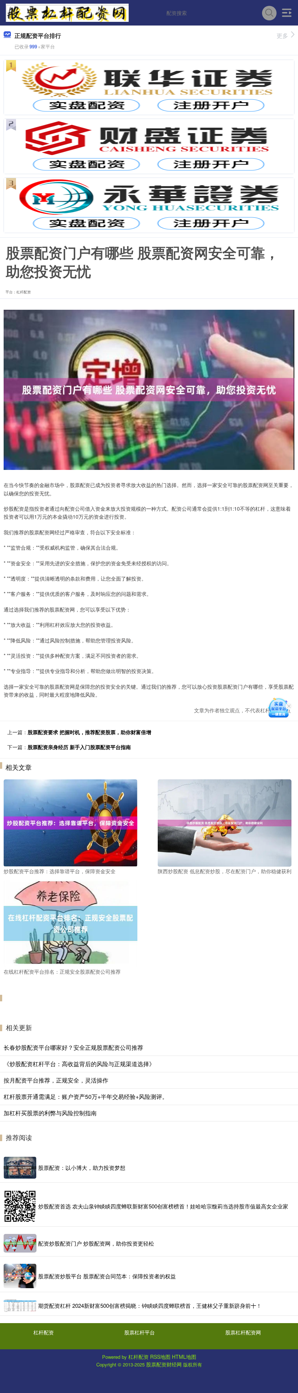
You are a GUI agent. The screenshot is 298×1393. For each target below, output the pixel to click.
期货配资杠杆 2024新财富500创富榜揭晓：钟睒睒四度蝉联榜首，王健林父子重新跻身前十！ (150, 1305)
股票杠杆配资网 (243, 1332)
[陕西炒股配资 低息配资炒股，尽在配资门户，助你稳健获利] (224, 822)
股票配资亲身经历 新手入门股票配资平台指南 (79, 747)
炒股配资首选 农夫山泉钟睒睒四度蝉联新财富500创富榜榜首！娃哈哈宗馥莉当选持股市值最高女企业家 (163, 1206)
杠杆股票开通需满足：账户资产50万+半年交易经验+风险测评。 (86, 1096)
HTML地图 (184, 1356)
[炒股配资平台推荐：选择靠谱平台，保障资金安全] (70, 822)
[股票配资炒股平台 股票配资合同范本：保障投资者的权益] (20, 1276)
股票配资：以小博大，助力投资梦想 (81, 1167)
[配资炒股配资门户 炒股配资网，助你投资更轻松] (20, 1243)
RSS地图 (160, 1356)
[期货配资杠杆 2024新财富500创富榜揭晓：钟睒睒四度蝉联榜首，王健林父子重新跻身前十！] (20, 1305)
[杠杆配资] (67, 12)
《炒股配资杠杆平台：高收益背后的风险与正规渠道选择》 (79, 1064)
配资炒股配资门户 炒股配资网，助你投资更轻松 (96, 1243)
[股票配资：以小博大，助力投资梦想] (20, 1168)
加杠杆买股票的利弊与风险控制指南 (50, 1113)
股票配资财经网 (164, 1364)
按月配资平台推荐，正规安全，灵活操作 (56, 1080)
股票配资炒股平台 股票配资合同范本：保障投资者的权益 (107, 1276)
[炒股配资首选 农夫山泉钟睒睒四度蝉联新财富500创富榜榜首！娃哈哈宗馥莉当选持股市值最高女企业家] (20, 1206)
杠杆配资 (43, 1332)
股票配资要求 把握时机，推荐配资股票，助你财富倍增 (89, 732)
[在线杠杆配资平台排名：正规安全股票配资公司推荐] (70, 922)
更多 (282, 35)
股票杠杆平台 (139, 1332)
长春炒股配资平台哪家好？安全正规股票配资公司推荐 (73, 1047)
